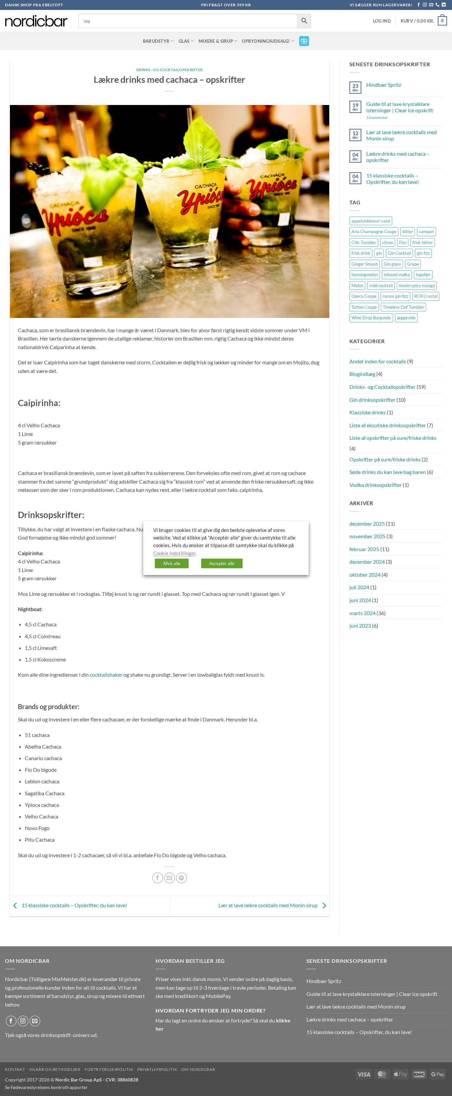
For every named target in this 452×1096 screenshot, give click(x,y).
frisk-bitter (422, 242)
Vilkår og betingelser (55, 1069)
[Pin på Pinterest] (181, 877)
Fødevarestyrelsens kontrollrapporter (49, 1087)
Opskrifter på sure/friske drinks (385, 459)
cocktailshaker (106, 674)
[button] (382, 21)
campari (426, 231)
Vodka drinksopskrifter (375, 485)
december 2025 (367, 523)
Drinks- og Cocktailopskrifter (169, 70)
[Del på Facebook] (157, 877)
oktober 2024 (365, 574)
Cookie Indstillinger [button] (174, 553)
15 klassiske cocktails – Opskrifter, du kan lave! (74, 905)
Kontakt (15, 1069)
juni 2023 (360, 625)
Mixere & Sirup (216, 41)
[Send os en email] (431, 5)
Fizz (402, 242)
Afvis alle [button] (171, 563)
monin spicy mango (417, 285)
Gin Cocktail (399, 253)
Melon (357, 285)
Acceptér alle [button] (221, 563)
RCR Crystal (425, 296)
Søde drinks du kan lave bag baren (387, 472)
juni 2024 (360, 600)
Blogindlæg (362, 374)
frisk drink (360, 253)
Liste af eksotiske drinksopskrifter (387, 425)
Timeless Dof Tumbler (403, 307)
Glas (184, 41)
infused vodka (397, 274)
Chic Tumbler (363, 242)
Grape (413, 264)
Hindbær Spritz (383, 84)
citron (387, 242)
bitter (407, 231)
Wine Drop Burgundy (371, 317)
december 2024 (367, 561)
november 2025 (367, 536)
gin (379, 253)
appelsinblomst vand (370, 221)
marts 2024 (362, 613)
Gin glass (392, 264)
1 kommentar (386, 117)
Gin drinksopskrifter (372, 399)
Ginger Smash (364, 264)
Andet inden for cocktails (377, 361)
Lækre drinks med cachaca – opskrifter (397, 156)
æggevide (406, 317)
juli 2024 (359, 587)
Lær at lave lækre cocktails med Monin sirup (268, 905)
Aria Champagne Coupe (373, 231)
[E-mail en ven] (169, 877)
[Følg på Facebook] (419, 5)
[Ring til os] (437, 5)
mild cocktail (381, 285)
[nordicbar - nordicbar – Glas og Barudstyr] (36, 21)
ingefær (423, 274)
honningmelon (364, 274)
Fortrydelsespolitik (109, 1069)
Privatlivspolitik (157, 1069)
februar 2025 (364, 549)
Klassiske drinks (367, 412)
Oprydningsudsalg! (266, 41)
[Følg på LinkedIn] (444, 5)
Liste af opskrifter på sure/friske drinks (392, 438)
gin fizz (423, 253)
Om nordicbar (198, 1069)
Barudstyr (156, 41)
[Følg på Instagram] (425, 5)
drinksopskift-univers (65, 1035)
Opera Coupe (364, 296)
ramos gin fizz (395, 296)
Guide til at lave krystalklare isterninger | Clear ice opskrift (399, 107)
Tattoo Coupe (364, 307)
